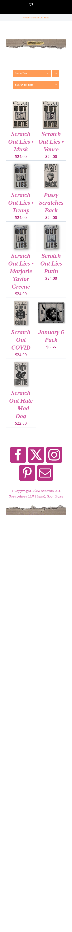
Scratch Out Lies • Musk (21, 141)
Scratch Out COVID (21, 340)
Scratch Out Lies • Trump (21, 202)
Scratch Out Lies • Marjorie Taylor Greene (21, 271)
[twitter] (36, 455)
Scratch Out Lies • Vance (51, 141)
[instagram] (54, 455)
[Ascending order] (56, 74)
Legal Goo (45, 496)
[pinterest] (27, 473)
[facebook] (18, 455)
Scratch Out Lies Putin (51, 263)
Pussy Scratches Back (51, 202)
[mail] (45, 473)
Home (26, 17)
